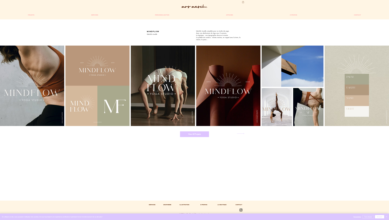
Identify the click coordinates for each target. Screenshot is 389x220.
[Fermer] (386, 216)
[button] (243, 2)
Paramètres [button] (357, 217)
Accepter (379, 217)
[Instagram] (241, 210)
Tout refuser (368, 217)
